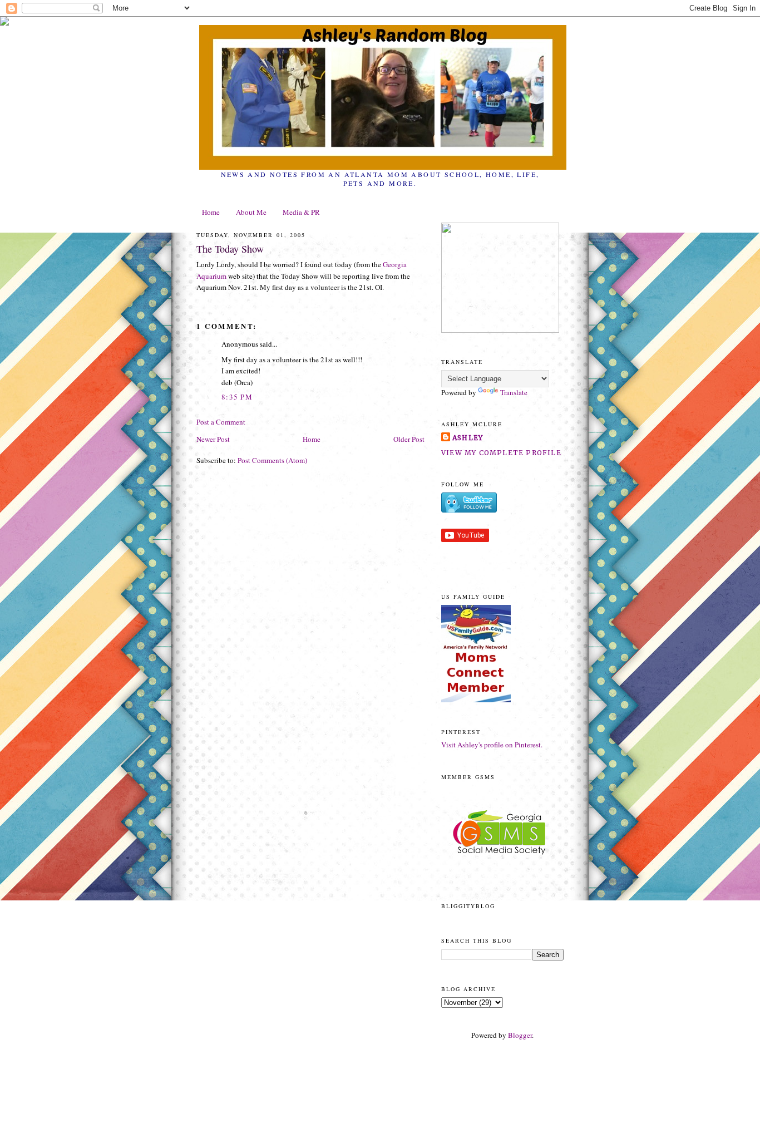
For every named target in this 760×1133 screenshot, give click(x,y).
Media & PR (301, 212)
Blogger (520, 1035)
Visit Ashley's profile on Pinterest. (491, 745)
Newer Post (213, 439)
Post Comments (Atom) (272, 460)
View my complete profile (501, 453)
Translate (513, 392)
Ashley (467, 438)
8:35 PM (237, 397)
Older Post (409, 439)
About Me (251, 212)
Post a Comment (220, 422)
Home (211, 212)
